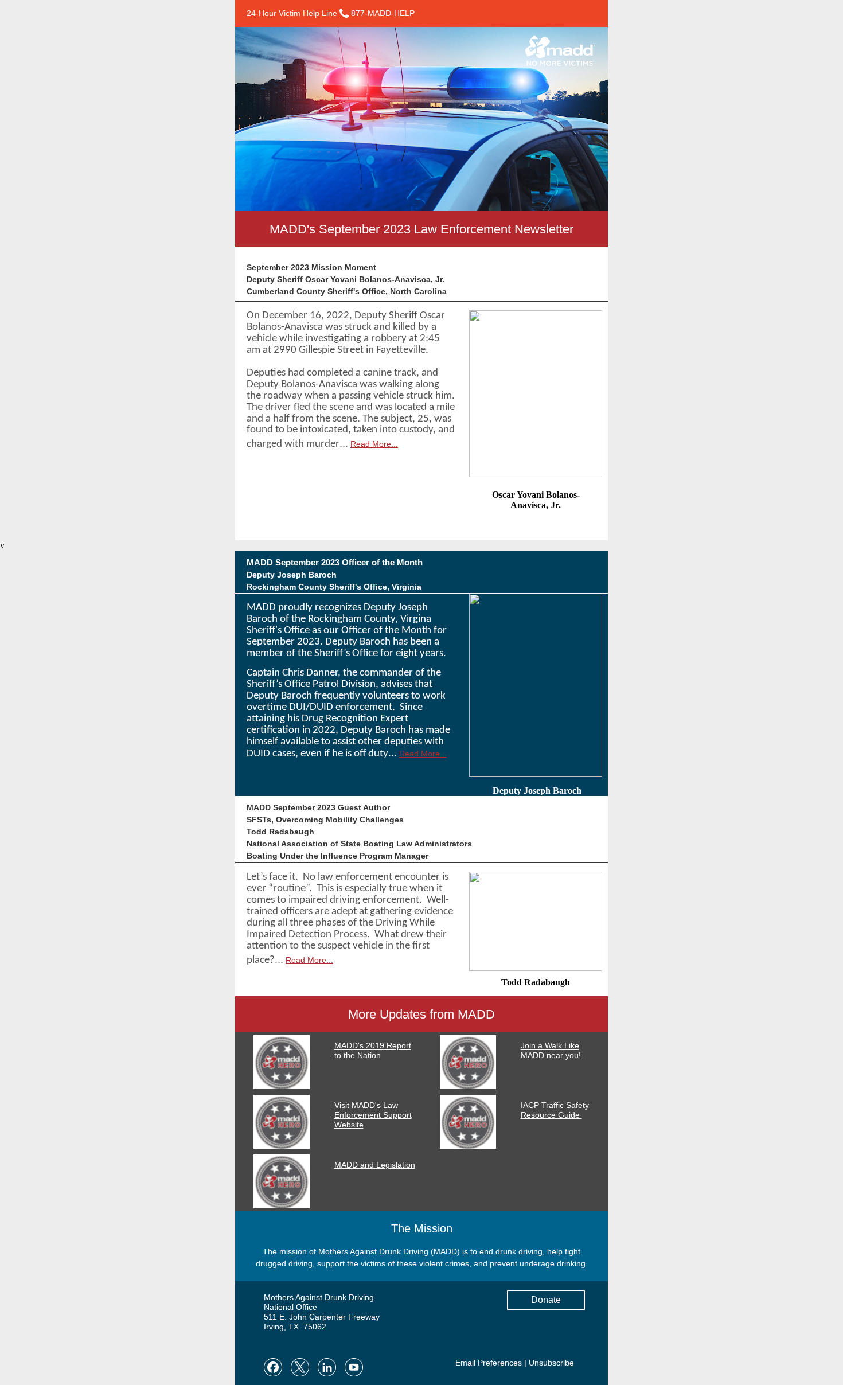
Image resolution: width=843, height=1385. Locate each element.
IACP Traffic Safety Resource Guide (555, 1110)
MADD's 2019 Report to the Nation (372, 1050)
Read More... (374, 443)
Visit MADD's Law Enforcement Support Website (373, 1115)
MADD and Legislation (374, 1164)
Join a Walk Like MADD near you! (552, 1050)
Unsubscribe (551, 1362)
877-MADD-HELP (382, 13)
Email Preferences (488, 1362)
